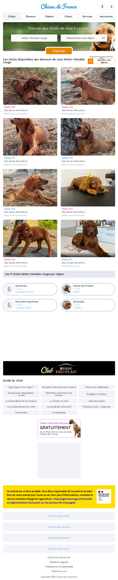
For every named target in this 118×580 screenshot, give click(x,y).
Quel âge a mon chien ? (21, 387)
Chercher (59, 51)
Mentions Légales (59, 562)
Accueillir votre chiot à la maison (59, 387)
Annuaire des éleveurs (59, 526)
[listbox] (103, 38)
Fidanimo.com (59, 571)
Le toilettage (59, 412)
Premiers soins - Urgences (97, 406)
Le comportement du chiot (21, 406)
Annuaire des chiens (59, 548)
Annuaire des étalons (59, 537)
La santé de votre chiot (59, 406)
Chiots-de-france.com (59, 557)
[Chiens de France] (59, 6)
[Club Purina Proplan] (59, 368)
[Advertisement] (59, 337)
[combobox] (34, 38)
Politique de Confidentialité (59, 566)
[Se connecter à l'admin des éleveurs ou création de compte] (111, 6)
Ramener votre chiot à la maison (59, 394)
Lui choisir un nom (59, 400)
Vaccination (21, 412)
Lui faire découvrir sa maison (21, 400)
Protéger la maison (96, 394)
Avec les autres (97, 400)
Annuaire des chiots (59, 515)
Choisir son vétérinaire (96, 387)
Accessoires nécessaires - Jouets (21, 394)
